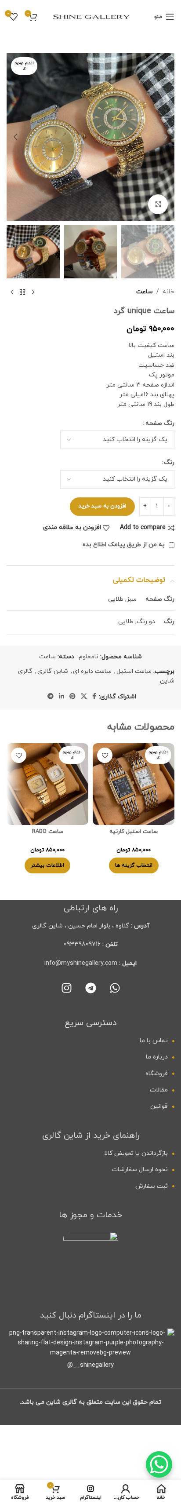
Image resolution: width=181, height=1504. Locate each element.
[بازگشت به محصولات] (22, 292)
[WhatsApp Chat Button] (159, 1464)
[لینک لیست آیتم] (90, 1041)
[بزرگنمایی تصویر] (158, 204)
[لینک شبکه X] (84, 696)
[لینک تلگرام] (50, 696)
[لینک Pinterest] (72, 696)
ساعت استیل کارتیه (133, 832)
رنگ (169, 462)
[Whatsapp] (115, 988)
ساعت (144, 292)
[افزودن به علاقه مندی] (104, 755)
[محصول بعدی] (12, 292)
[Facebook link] (94, 696)
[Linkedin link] (61, 696)
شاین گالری (52, 671)
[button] (165, 137)
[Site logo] (91, 16)
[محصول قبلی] (33, 292)
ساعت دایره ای (92, 671)
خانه (168, 292)
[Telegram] (90, 988)
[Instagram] (66, 988)
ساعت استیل (134, 671)
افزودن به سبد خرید (102, 506)
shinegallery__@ (90, 1365)
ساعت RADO (47, 832)
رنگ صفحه (159, 423)
